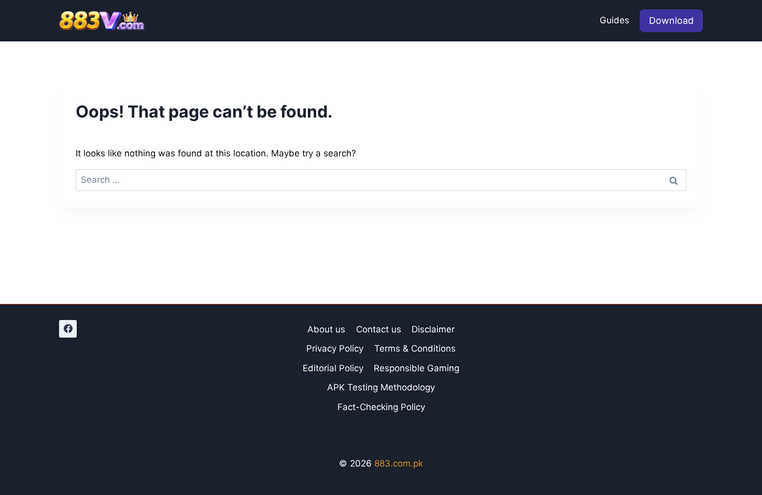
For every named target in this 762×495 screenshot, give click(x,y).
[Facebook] (68, 329)
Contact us (378, 329)
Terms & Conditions (415, 348)
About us (326, 329)
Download (671, 20)
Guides (614, 20)
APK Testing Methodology (381, 387)
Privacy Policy (334, 348)
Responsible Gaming (416, 368)
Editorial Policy (333, 368)
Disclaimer (433, 329)
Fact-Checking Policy (381, 407)
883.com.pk (398, 463)
